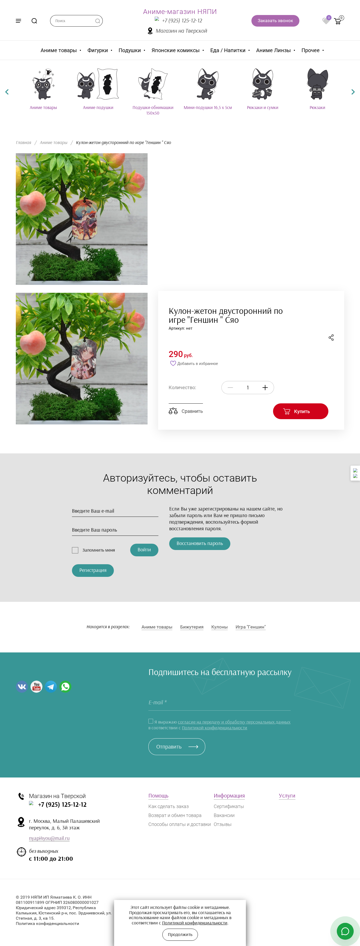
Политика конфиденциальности (47, 923)
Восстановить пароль (200, 543)
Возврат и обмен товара (175, 815)
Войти (144, 549)
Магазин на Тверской (181, 31)
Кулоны (219, 627)
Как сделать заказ (168, 806)
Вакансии (224, 815)
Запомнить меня (98, 550)
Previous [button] (6, 92)
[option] (43, 89)
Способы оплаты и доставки (179, 824)
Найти (97, 21)
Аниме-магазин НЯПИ (180, 12)
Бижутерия (191, 627)
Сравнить (192, 411)
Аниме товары (53, 142)
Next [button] (353, 92)
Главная (23, 142)
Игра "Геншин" (251, 627)
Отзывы (223, 824)
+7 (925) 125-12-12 (182, 20)
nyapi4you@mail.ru (49, 838)
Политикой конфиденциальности (214, 728)
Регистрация (92, 570)
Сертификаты (229, 806)
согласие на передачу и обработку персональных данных (234, 722)
